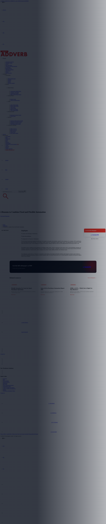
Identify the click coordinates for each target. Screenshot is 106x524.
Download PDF (88, 266)
